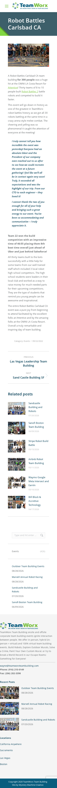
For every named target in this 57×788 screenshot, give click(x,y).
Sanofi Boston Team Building (36, 424)
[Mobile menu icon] (7, 6)
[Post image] (16, 408)
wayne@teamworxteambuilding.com (19, 665)
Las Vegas (5, 757)
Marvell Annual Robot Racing (27, 576)
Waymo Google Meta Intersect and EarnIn (38, 481)
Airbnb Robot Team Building (36, 461)
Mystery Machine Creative (31, 784)
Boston (3, 764)
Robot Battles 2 (30, 91)
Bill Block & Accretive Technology (34, 500)
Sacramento (6, 750)
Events (27, 341)
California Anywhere (11, 744)
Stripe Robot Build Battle (38, 443)
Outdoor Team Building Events (28, 566)
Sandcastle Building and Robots (35, 407)
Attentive (13, 87)
